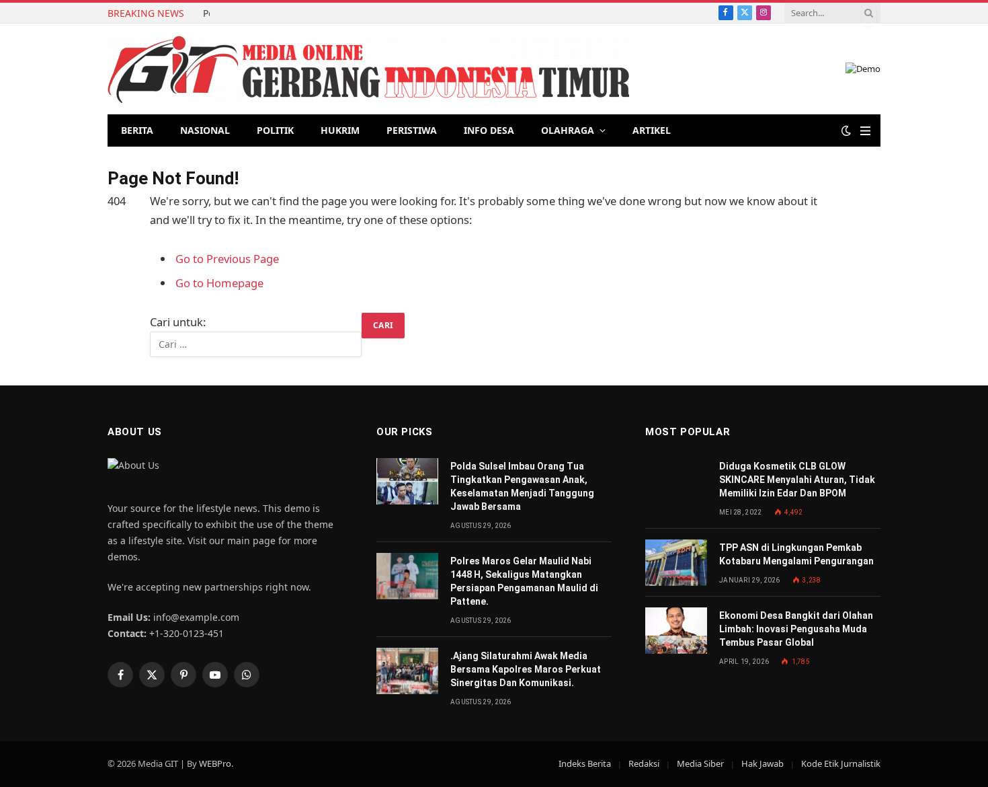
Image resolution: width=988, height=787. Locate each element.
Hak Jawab (762, 763)
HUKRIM (340, 130)
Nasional (205, 130)
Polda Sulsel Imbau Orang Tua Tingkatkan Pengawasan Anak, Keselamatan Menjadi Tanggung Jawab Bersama (206, 13)
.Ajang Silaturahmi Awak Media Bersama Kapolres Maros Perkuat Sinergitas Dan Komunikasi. (525, 669)
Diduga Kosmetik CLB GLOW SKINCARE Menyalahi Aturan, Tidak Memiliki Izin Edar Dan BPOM (797, 479)
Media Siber (700, 763)
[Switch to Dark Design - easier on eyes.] (846, 130)
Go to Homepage (219, 283)
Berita (137, 130)
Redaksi (643, 763)
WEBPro (215, 763)
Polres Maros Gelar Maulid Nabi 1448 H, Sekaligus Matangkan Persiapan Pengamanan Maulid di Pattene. (524, 581)
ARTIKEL (651, 130)
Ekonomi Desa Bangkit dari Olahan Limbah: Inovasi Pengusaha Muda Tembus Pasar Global (796, 629)
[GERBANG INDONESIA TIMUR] (368, 69)
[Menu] (865, 131)
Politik (275, 130)
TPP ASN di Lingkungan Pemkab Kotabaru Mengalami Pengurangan (796, 554)
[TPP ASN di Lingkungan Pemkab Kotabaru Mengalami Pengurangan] (676, 562)
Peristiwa (411, 130)
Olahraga (567, 130)
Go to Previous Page (227, 258)
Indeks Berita (585, 763)
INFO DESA (489, 130)
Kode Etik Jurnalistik (840, 763)
